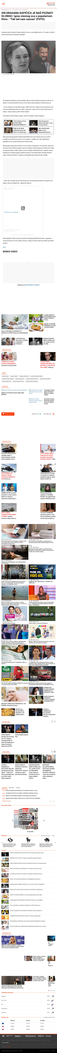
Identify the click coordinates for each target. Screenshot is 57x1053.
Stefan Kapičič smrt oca (18, 381)
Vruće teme (5, 386)
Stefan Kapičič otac (6, 381)
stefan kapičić (5, 376)
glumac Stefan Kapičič (45, 378)
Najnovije (4, 787)
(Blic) (4, 247)
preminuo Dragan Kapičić (36, 376)
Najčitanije (11, 787)
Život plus (13, 1040)
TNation (53, 1050)
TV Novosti (43, 1040)
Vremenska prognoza (7, 992)
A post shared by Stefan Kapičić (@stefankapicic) (23, 234)
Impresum (4, 1046)
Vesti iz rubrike (5, 751)
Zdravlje (8, 1040)
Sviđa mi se (35, 414)
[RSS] (55, 850)
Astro (53, 835)
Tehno (36, 1040)
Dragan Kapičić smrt (24, 376)
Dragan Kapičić (14, 376)
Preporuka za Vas (6, 349)
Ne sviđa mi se (48, 414)
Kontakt (8, 1046)
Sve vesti (3, 850)
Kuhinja (17, 1040)
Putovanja (22, 1040)
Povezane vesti (6, 721)
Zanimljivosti (31, 1040)
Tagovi (4, 372)
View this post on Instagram (11, 212)
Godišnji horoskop (45, 835)
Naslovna (4, 1040)
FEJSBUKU (37, 285)
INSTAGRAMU (29, 285)
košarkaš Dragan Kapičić (8, 378)
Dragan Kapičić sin (20, 378)
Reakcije (18, 787)
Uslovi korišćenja (5, 1042)
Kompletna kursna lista (49, 1017)
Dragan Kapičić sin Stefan (32, 378)
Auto (39, 1040)
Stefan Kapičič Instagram (32, 381)
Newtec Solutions (46, 1050)
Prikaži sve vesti (7, 801)
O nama (48, 1040)
